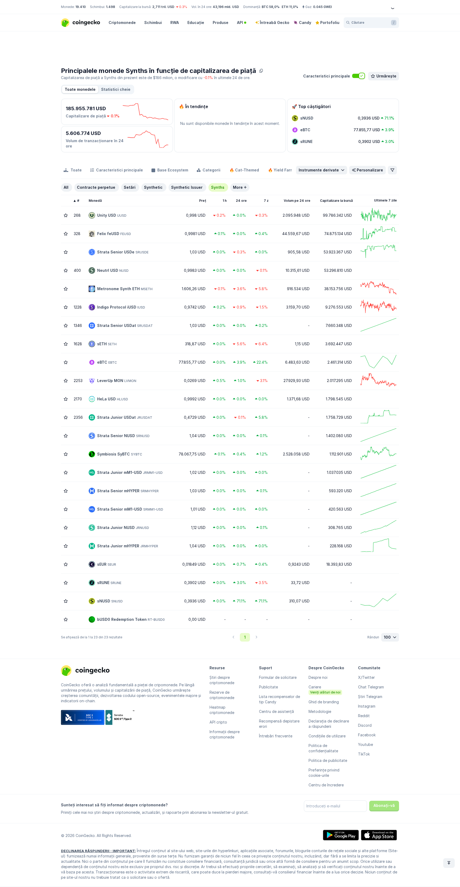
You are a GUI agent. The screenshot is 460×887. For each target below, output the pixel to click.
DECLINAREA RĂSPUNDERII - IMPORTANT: (98, 851)
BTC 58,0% (271, 7)
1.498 (110, 7)
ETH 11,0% (290, 7)
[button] (115, 89)
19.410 (80, 7)
